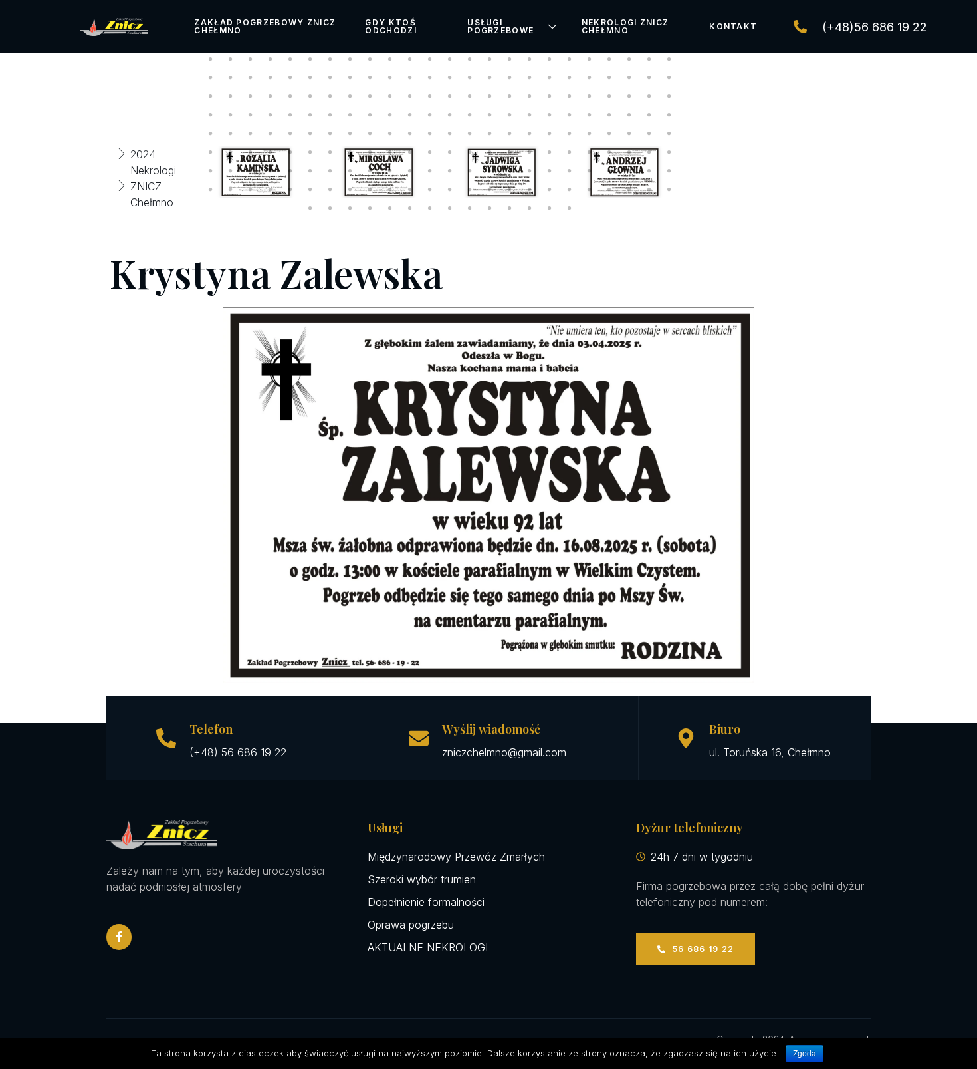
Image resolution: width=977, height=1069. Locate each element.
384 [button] (669, 77)
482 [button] (230, 171)
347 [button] (410, 59)
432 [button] (669, 115)
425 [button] (529, 115)
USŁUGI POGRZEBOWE (500, 26)
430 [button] (629, 115)
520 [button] (509, 189)
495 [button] (489, 171)
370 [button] (390, 77)
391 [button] (330, 96)
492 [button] (430, 171)
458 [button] (230, 152)
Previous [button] (181, 172)
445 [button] (450, 133)
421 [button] (450, 115)
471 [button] (489, 152)
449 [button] (529, 133)
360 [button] (669, 59)
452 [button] (589, 133)
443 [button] (410, 133)
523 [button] (569, 189)
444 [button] (430, 133)
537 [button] (470, 208)
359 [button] (649, 59)
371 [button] (410, 77)
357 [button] (609, 59)
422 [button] (470, 115)
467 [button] (410, 152)
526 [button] (629, 189)
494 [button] (470, 171)
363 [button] (250, 77)
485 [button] (290, 171)
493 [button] (450, 171)
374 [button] (470, 77)
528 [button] (669, 189)
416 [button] (350, 115)
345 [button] (370, 59)
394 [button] (390, 96)
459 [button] (250, 152)
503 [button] (649, 171)
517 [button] (450, 189)
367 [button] (330, 77)
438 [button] (310, 133)
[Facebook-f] (119, 936)
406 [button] (629, 96)
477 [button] (609, 152)
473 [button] (529, 152)
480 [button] (669, 152)
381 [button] (609, 77)
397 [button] (450, 96)
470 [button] (470, 152)
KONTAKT (733, 26)
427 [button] (569, 115)
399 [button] (489, 96)
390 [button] (310, 96)
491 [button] (410, 171)
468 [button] (430, 152)
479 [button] (649, 152)
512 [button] (350, 189)
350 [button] (470, 59)
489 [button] (370, 171)
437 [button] (290, 133)
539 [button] (509, 208)
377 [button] (529, 77)
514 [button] (390, 189)
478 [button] (629, 152)
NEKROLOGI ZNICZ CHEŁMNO (625, 26)
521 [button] (529, 189)
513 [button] (370, 189)
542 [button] (569, 208)
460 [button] (270, 152)
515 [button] (410, 189)
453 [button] (609, 133)
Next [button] (697, 172)
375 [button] (489, 77)
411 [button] (250, 115)
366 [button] (310, 77)
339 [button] (250, 59)
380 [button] (589, 77)
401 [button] (529, 96)
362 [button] (230, 77)
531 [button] (350, 208)
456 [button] (669, 133)
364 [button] (270, 77)
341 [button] (290, 59)
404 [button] (589, 96)
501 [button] (609, 171)
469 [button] (450, 152)
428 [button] (589, 115)
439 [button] (330, 133)
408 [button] (669, 96)
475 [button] (569, 152)
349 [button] (450, 59)
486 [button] (310, 171)
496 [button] (509, 171)
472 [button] (509, 152)
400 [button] (509, 96)
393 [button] (370, 96)
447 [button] (489, 133)
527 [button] (649, 189)
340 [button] (270, 59)
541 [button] (549, 208)
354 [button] (549, 59)
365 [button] (290, 77)
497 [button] (529, 171)
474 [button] (549, 152)
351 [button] (489, 59)
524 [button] (589, 189)
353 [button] (529, 59)
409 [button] (210, 115)
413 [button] (290, 115)
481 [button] (210, 171)
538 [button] (489, 208)
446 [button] (470, 133)
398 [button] (470, 96)
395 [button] (410, 96)
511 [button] (330, 189)
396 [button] (430, 96)
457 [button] (210, 152)
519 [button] (489, 189)
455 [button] (649, 133)
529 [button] (310, 208)
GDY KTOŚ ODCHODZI (390, 26)
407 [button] (649, 96)
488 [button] (350, 171)
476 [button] (589, 152)
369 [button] (370, 77)
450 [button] (549, 133)
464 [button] (350, 152)
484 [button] (270, 171)
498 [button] (549, 171)
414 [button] (310, 115)
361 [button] (210, 77)
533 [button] (390, 208)
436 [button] (270, 133)
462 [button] (310, 152)
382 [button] (629, 77)
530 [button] (330, 208)
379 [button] (569, 77)
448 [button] (509, 133)
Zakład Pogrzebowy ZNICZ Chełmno (265, 26)
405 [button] (609, 96)
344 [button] (350, 59)
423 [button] (489, 115)
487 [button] (330, 171)
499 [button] (569, 171)
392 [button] (350, 96)
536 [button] (450, 208)
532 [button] (370, 208)
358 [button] (629, 59)
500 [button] (589, 171)
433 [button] (210, 133)
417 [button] (370, 115)
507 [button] (250, 189)
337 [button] (210, 59)
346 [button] (390, 59)
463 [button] (330, 152)
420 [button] (430, 115)
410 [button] (230, 115)
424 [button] (509, 115)
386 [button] (230, 96)
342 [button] (310, 59)
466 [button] (390, 152)
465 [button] (370, 152)
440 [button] (350, 133)
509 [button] (290, 189)
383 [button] (649, 77)
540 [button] (529, 208)
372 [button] (430, 77)
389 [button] (290, 96)
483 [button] (250, 171)
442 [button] (390, 133)
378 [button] (549, 77)
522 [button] (549, 189)
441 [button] (370, 133)
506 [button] (230, 189)
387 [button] (250, 96)
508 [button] (270, 189)
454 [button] (629, 133)
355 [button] (569, 59)
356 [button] (589, 59)
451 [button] (569, 133)
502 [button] (629, 171)
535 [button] (430, 208)
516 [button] (430, 189)
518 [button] (470, 189)
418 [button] (390, 115)
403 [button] (569, 96)
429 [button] (609, 115)
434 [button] (230, 133)
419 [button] (410, 115)
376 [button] (509, 77)
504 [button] (669, 171)
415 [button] (330, 115)
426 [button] (549, 115)
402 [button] (549, 96)
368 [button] (350, 77)
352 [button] (509, 59)
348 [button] (430, 59)
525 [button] (609, 189)
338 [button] (230, 59)
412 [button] (270, 115)
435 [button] (250, 133)
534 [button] (410, 208)
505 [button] (210, 189)
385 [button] (210, 96)
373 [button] (450, 77)
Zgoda (804, 1053)
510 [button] (310, 189)
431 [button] (649, 115)
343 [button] (330, 59)
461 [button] (290, 152)
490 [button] (390, 171)
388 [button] (270, 96)
